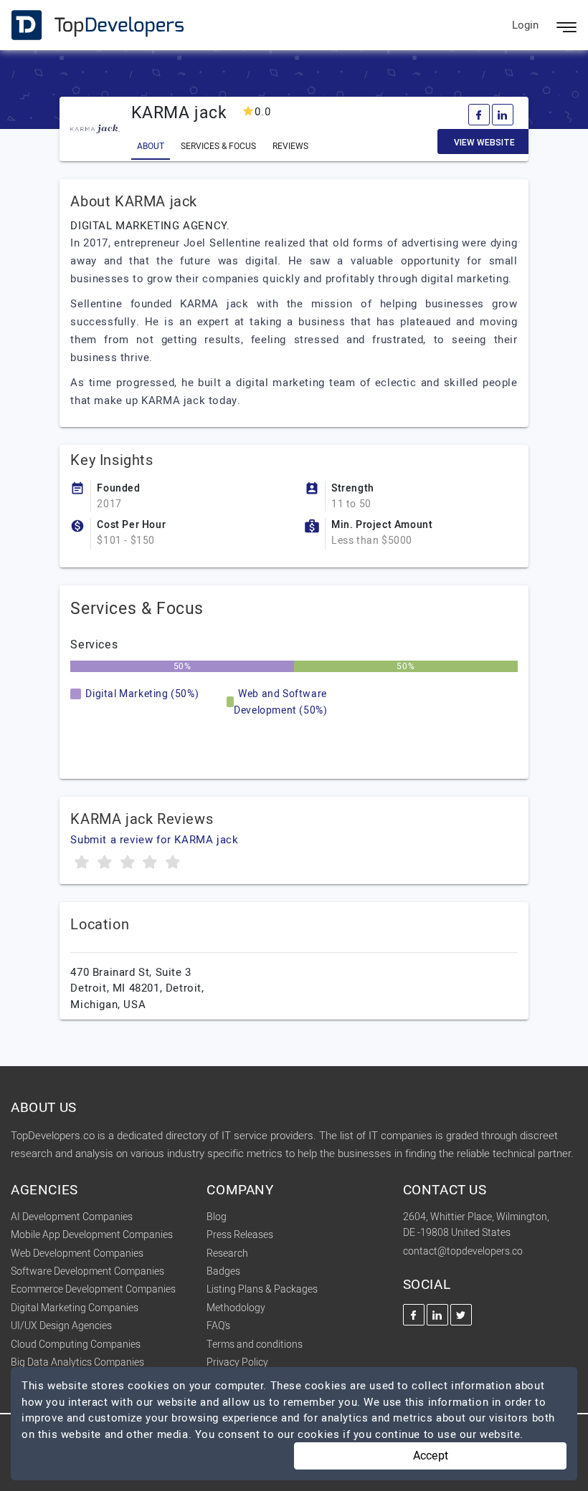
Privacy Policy (237, 1362)
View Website (484, 143)
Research (227, 1253)
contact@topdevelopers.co (463, 1251)
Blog (217, 1216)
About (150, 146)
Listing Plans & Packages (262, 1289)
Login (525, 25)
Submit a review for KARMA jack (154, 840)
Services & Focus (218, 146)
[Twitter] (461, 1314)
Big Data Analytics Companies (77, 1362)
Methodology (236, 1307)
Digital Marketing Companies (74, 1307)
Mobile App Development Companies (92, 1234)
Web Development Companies (77, 1253)
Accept (430, 1455)
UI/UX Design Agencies (61, 1325)
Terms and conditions (255, 1344)
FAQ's (218, 1325)
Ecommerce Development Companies (93, 1289)
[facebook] (479, 114)
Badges (223, 1271)
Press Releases (240, 1234)
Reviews (290, 146)
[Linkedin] (502, 114)
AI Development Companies (72, 1216)
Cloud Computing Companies (76, 1344)
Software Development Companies (87, 1271)
